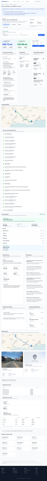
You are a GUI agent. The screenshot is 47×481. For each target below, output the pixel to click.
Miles (41, 42)
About (36, 470)
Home (2, 4)
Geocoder (25, 471)
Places (14, 1)
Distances (27, 1)
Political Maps (15, 471)
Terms (36, 471)
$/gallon (33, 42)
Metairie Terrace (29, 364)
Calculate (38, 45)
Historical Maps (15, 472)
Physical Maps (15, 470)
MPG (37, 42)
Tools (23, 1)
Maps (19, 1)
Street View (26, 472)
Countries (2, 470)
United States (6, 4)
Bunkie (20, 58)
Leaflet (37, 349)
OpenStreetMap (41, 349)
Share (20, 24)
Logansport (14, 4)
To (20, 33)
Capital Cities (3, 472)
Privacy (37, 472)
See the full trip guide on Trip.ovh (15, 461)
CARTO (44, 349)
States (2, 471)
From (3, 33)
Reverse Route (6, 24)
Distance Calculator (27, 470)
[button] (15, 111)
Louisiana (10, 4)
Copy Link (14, 24)
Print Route (6, 27)
